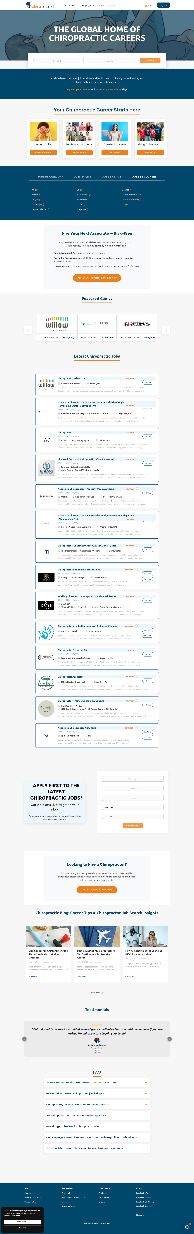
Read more (33, 976)
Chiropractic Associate (71, 676)
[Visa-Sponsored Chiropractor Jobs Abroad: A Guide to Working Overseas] (48, 936)
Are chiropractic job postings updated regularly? (76, 1119)
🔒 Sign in (149, 5)
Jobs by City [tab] (82, 176)
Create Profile (79, 152)
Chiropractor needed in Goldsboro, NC (79, 569)
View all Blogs (97, 992)
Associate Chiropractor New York (77, 727)
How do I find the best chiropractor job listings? (75, 1097)
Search (150, 60)
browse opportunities (108, 89)
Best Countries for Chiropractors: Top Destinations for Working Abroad (96, 954)
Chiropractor (65, 432)
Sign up (163, 5)
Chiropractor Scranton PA (72, 649)
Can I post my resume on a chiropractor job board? (77, 1108)
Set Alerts (115, 152)
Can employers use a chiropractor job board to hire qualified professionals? (92, 1141)
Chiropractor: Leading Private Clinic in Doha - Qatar (87, 545)
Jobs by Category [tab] (50, 176)
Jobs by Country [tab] (144, 176)
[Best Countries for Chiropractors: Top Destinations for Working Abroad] (97, 936)
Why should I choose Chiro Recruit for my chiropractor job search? (86, 1152)
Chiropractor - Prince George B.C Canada (81, 700)
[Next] (166, 330)
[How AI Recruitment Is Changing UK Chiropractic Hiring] (145, 936)
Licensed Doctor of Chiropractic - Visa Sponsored (86, 459)
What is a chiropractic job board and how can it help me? (81, 1086)
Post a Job (150, 152)
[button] (24, 1041)
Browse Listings (43, 152)
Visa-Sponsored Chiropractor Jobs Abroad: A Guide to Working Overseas (48, 954)
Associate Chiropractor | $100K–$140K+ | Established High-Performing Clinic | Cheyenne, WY (91, 404)
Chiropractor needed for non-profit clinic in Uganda (87, 625)
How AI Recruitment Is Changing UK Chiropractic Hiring (143, 952)
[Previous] (28, 330)
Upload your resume (78, 89)
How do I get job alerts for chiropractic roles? (73, 1130)
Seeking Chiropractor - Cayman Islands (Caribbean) (87, 596)
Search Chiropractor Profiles (97, 889)
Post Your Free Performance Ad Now (97, 277)
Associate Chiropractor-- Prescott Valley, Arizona (86, 488)
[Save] (137, 378)
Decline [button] (22, 1227)
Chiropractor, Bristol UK (71, 378)
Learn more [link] (15, 1215)
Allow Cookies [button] (22, 1221)
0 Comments (47, 961)
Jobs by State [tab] (111, 176)
